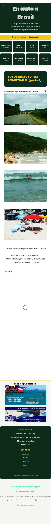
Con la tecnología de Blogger (25, 486)
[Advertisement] (25, 358)
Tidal (25, 468)
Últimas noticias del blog (25, 434)
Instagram (25, 454)
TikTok (25, 458)
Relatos (8, 271)
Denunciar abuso (25, 505)
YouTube (25, 461)
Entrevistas (25, 445)
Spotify (25, 465)
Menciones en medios (25, 441)
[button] (6, 47)
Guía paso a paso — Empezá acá (25, 37)
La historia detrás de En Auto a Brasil (25, 437)
